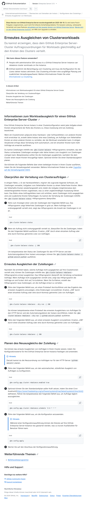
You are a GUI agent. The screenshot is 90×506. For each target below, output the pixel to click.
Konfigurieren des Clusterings (70, 13)
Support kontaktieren (14, 482)
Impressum (25, 495)
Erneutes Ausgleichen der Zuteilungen (28, 264)
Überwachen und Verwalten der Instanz (43, 13)
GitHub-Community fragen (16, 479)
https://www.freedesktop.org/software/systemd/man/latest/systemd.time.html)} (50, 391)
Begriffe (34, 495)
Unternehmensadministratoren (16, 13)
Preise (58, 495)
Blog (6, 498)
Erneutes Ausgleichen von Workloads (18, 16)
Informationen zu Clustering (20, 77)
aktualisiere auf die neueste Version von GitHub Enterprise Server (51, 27)
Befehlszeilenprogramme (18, 460)
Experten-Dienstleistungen (71, 495)
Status (52, 495)
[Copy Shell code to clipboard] (80, 217)
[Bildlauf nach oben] (85, 501)
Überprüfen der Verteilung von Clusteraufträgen (35, 177)
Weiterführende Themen (20, 454)
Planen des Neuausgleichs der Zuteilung (30, 343)
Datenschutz (43, 495)
